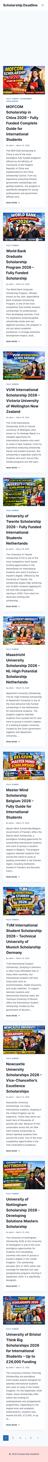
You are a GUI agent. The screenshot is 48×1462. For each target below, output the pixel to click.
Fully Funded (12, 99)
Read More (13, 203)
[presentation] (24, 80)
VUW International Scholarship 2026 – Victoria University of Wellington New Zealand (23, 400)
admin (11, 145)
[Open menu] (42, 5)
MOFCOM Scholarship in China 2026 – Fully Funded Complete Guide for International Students (22, 123)
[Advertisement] (24, 36)
